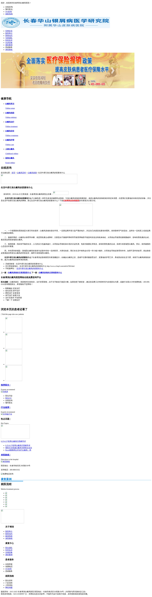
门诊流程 (8, 583)
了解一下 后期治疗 (12, 300)
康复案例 (8, 45)
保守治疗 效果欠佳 (12, 295)
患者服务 (8, 47)
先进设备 (8, 43)
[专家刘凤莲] (67, 88)
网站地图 (8, 587)
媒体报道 (8, 536)
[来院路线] (5, 461)
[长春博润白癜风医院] (55, 27)
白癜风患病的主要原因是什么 (19, 273)
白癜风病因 (32, 173)
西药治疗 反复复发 (12, 293)
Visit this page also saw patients (13, 314)
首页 (13, 173)
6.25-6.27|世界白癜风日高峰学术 (13, 441)
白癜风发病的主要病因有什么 (50, 273)
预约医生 (8, 9)
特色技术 (8, 40)
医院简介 (8, 33)
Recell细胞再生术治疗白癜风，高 (18, 450)
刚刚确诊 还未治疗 (12, 288)
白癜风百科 (21, 173)
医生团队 (8, 548)
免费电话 (8, 566)
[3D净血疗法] (6, 414)
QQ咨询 (8, 12)
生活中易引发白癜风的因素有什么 (29, 268)
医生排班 (8, 580)
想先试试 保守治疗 (12, 291)
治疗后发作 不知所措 (13, 298)
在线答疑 (8, 564)
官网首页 (8, 31)
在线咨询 (8, 7)
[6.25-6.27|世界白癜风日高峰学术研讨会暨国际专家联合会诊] (15, 438)
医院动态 (8, 534)
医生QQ (8, 398)
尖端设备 (8, 552)
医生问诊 (8, 396)
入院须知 (8, 585)
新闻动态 (8, 36)
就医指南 (8, 14)
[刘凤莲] (4, 392)
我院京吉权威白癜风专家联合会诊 (18, 448)
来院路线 (8, 50)
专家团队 (8, 38)
